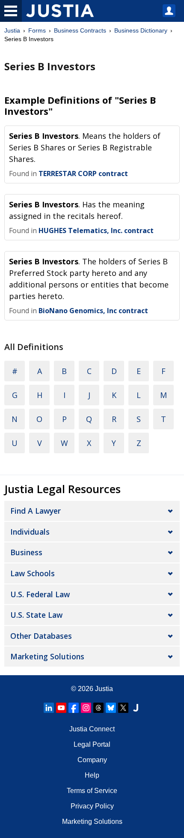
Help (92, 775)
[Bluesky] (111, 708)
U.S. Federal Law (40, 594)
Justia (12, 30)
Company (92, 759)
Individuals (30, 532)
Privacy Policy (92, 806)
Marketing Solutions (47, 656)
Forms (37, 30)
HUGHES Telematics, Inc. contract (96, 230)
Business (26, 552)
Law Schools (32, 573)
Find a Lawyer (35, 511)
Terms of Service (92, 790)
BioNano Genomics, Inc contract (93, 310)
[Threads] (98, 708)
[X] (123, 708)
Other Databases (41, 636)
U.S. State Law (36, 615)
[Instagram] (86, 708)
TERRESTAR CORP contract (83, 173)
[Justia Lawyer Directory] (136, 708)
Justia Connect (92, 729)
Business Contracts (80, 30)
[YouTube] (61, 708)
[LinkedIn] (49, 708)
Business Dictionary (140, 30)
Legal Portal (92, 744)
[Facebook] (73, 708)
